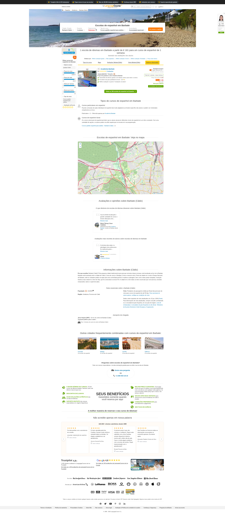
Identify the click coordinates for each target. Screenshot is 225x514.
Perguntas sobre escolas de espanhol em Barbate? (120, 363)
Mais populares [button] (110, 58)
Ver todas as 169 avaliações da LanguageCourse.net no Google (112, 464)
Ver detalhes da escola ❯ (155, 86)
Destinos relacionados (152, 62)
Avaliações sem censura (148, 2)
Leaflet (154, 193)
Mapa (99, 62)
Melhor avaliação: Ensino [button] (122, 58)
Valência (147, 351)
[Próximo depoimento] (161, 439)
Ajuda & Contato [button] (66, 6)
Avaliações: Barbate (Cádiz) (114, 62)
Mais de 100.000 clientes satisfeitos (108, 2)
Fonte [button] (160, 298)
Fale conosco (98, 507)
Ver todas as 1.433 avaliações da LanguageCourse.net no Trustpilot (77, 468)
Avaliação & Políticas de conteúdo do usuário (127, 507)
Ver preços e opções (155, 29)
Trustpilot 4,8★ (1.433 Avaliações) (60, 2)
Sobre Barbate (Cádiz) (134, 62)
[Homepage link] (62, 10)
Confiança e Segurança (150, 507)
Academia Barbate (110, 113)
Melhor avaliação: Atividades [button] (138, 58)
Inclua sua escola (180, 507)
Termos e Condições (46, 507)
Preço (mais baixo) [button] (152, 58)
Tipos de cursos (87, 62)
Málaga (102, 351)
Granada (80, 351)
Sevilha (124, 351)
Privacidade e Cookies (76, 507)
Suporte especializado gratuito (168, 2)
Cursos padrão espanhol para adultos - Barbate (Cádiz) (97, 125)
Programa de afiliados (166, 507)
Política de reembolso (61, 507)
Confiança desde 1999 (130, 2)
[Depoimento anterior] (63, 439)
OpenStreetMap (160, 193)
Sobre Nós (89, 507)
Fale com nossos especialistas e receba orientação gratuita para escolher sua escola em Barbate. (121, 365)
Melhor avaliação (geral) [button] (98, 58)
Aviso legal (109, 507)
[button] (156, 7)
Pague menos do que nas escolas (84, 2)
